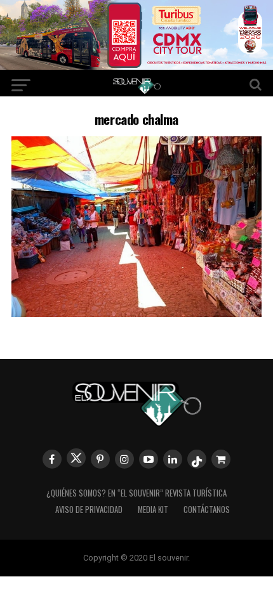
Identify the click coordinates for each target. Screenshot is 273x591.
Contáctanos (206, 509)
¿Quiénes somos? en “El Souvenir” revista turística (136, 493)
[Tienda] (220, 459)
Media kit (153, 509)
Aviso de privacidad (89, 509)
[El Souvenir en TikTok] (196, 459)
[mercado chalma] (136, 313)
